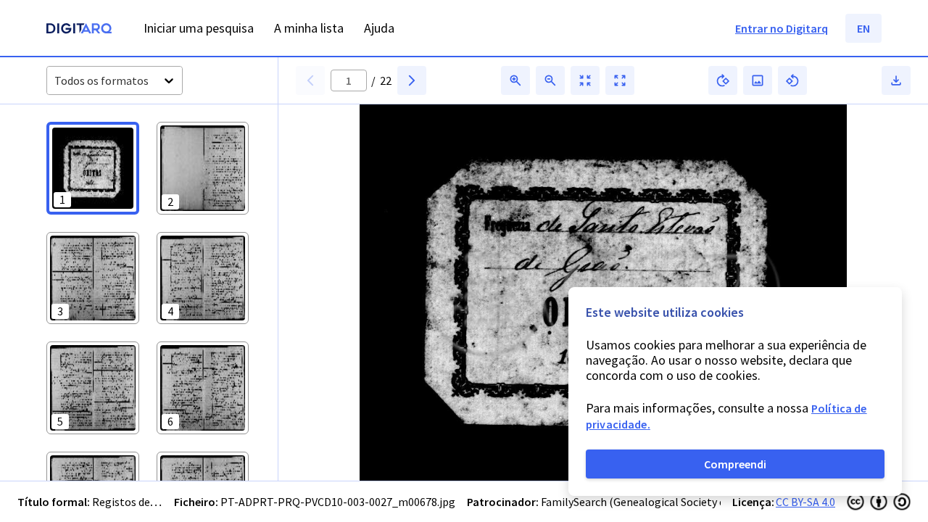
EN (863, 28)
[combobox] (55, 80)
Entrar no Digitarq (781, 28)
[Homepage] (79, 30)
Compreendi (735, 464)
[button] (92, 168)
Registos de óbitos (138, 501)
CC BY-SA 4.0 (805, 501)
